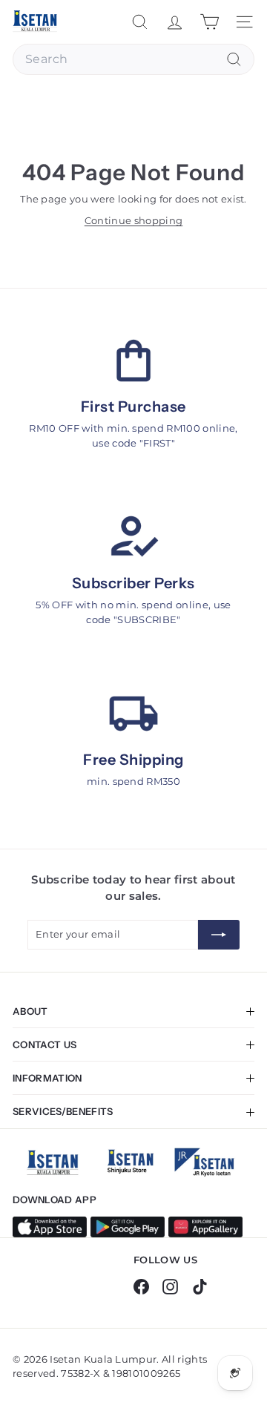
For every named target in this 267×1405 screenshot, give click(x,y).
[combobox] (133, 59)
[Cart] (209, 22)
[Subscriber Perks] (133, 537)
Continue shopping (134, 220)
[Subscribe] (219, 935)
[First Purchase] (133, 361)
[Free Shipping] (133, 714)
